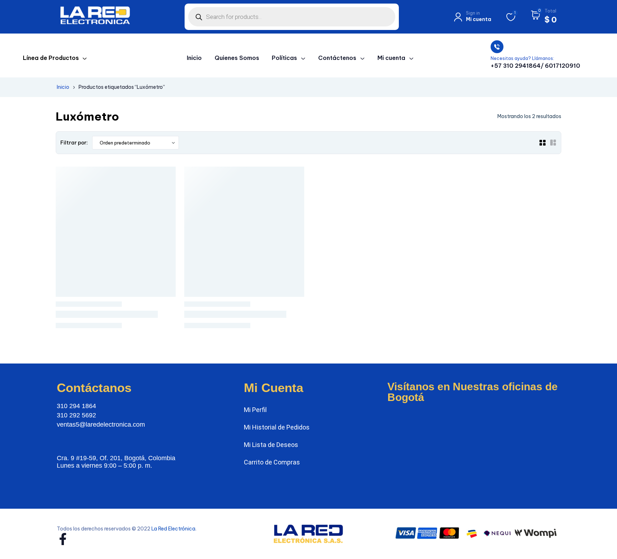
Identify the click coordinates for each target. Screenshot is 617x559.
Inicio (63, 87)
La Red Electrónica (173, 528)
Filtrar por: (74, 142)
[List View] (553, 142)
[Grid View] (542, 142)
